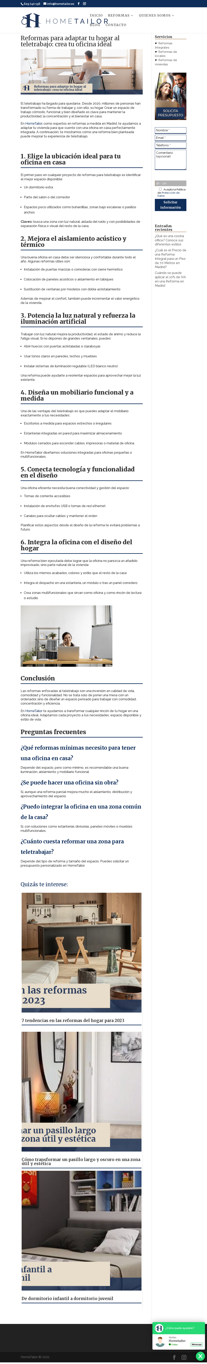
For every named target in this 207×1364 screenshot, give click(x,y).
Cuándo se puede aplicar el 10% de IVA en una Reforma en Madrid (170, 279)
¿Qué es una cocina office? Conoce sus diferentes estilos (169, 240)
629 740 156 (32, 3)
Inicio (96, 15)
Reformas (119, 15)
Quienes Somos (155, 15)
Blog (95, 25)
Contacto (116, 25)
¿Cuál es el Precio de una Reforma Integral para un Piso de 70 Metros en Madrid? (170, 258)
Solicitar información (170, 204)
